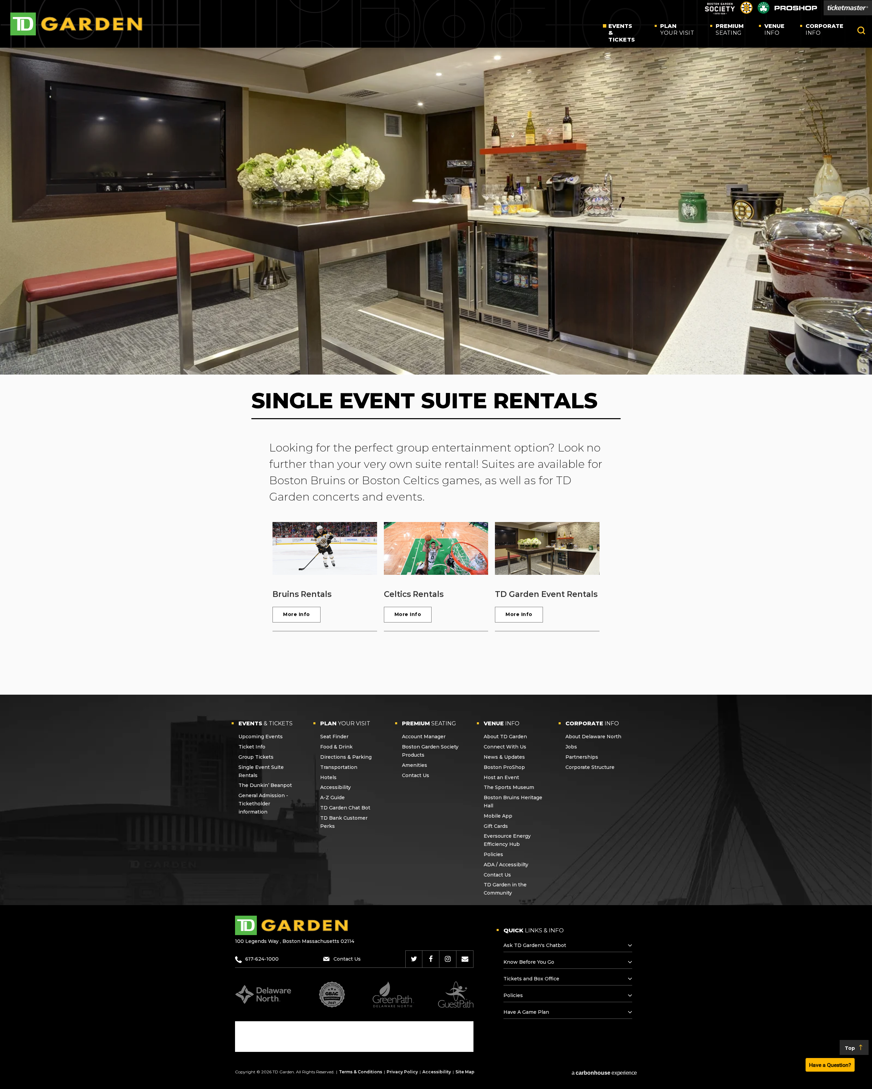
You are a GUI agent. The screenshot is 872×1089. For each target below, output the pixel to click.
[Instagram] (448, 959)
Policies (493, 854)
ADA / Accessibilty (506, 865)
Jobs (571, 747)
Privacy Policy (402, 1071)
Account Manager (424, 736)
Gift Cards (496, 826)
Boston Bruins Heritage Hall (513, 801)
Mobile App (498, 816)
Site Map (464, 1071)
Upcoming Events (260, 736)
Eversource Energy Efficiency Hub (507, 840)
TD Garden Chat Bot (345, 808)
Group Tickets (256, 757)
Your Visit (677, 29)
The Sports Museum (509, 787)
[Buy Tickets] (848, 7)
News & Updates (504, 757)
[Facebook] (431, 959)
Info (774, 29)
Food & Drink (336, 747)
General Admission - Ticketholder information (263, 803)
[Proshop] (796, 9)
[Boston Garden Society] (719, 13)
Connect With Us (505, 747)
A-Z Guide (332, 797)
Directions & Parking (346, 757)
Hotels (328, 777)
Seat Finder (334, 736)
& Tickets (621, 33)
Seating (730, 29)
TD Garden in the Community (505, 889)
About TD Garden (505, 736)
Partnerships (581, 757)
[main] (436, 357)
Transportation (338, 767)
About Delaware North (593, 736)
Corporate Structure (589, 767)
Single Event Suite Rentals (261, 771)
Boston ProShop (504, 767)
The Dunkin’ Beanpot (265, 785)
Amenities (414, 765)
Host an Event (501, 777)
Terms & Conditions (360, 1071)
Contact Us (415, 775)
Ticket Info (251, 747)
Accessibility (335, 787)
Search (861, 30)
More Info (296, 614)
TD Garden (76, 24)
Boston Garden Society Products (430, 751)
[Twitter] (414, 959)
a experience (604, 1073)
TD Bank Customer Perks (344, 822)
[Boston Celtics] (763, 12)
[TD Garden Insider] (465, 959)
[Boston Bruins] (746, 12)
